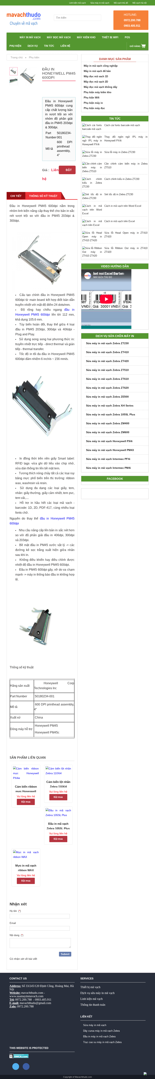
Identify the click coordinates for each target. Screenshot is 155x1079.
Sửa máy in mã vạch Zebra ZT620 (107, 387)
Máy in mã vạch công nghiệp (101, 65)
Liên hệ (65, 45)
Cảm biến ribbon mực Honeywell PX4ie (26, 788)
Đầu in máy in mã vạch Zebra (99, 1036)
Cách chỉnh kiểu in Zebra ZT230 (121, 179)
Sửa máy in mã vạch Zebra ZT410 (107, 352)
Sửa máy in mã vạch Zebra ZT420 (107, 361)
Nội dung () (16, 935)
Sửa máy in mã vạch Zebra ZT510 (107, 369)
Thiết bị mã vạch (90, 987)
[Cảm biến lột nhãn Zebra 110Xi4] (58, 771)
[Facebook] (26, 1066)
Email (13, 923)
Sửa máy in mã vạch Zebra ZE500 (107, 396)
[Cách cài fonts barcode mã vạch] (92, 127)
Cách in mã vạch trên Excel (119, 221)
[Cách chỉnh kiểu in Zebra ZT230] (92, 183)
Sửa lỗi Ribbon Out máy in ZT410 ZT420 (125, 250)
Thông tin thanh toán (92, 1004)
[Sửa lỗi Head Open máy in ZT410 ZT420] (92, 236)
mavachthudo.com (32, 992)
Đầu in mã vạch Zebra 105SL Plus (58, 825)
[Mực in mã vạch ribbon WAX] (26, 854)
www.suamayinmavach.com (26, 996)
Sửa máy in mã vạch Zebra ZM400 (107, 423)
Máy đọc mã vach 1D (96, 76)
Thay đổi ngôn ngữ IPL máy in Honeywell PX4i (125, 138)
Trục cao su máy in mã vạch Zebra (102, 1042)
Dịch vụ (33, 45)
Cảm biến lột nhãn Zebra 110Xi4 (58, 783)
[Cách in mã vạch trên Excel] (92, 223)
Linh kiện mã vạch (77, 3)
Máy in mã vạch (30, 37)
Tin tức (49, 45)
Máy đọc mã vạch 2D (96, 81)
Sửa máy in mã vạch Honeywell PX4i (109, 441)
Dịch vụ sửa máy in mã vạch (97, 993)
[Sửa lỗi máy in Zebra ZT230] (92, 154)
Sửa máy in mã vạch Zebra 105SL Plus (110, 414)
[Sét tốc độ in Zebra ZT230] (92, 196)
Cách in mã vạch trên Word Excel (122, 205)
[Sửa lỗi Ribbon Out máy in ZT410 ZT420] (92, 252)
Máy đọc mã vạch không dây (100, 87)
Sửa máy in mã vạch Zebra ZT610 (107, 378)
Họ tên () (15, 911)
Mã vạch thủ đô (121, 3)
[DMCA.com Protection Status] (19, 1057)
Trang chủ (17, 57)
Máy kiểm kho (86, 37)
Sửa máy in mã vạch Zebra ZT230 (107, 343)
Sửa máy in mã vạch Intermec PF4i (108, 458)
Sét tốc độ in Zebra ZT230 (118, 194)
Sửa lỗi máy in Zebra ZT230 (119, 152)
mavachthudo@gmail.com (35, 1003)
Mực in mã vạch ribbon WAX (25, 867)
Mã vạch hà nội (139, 3)
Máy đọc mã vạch (59, 37)
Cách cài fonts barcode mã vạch (122, 125)
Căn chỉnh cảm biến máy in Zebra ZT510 (125, 165)
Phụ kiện (15, 45)
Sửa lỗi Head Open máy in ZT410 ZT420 (125, 234)
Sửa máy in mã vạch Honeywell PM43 (110, 450)
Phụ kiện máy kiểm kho (97, 92)
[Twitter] (15, 1066)
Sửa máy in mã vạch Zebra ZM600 (107, 432)
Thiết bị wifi (110, 37)
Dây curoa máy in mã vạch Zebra (101, 1030)
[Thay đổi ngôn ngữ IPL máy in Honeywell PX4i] (92, 140)
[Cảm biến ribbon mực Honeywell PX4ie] (26, 773)
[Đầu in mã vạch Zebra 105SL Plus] (58, 813)
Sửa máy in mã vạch (99, 3)
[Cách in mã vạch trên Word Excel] (92, 209)
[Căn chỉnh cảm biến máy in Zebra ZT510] (92, 167)
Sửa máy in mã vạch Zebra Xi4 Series (109, 405)
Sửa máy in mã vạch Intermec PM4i (108, 467)
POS (127, 37)
